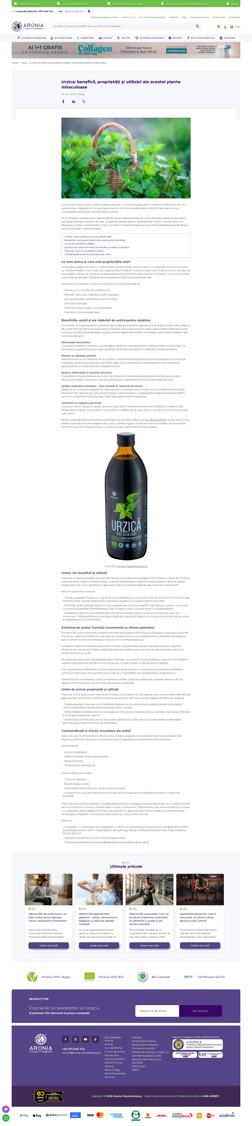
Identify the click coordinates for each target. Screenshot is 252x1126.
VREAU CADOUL (155, 570)
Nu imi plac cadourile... (155, 578)
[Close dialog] (179, 547)
